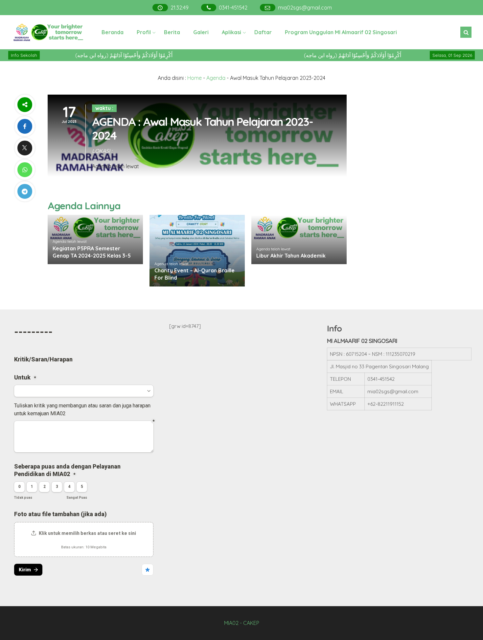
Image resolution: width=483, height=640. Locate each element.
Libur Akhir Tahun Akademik (291, 255)
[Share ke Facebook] (25, 126)
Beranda (113, 32)
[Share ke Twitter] (25, 148)
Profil (144, 32)
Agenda (215, 78)
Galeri (201, 32)
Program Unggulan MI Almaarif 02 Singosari (341, 32)
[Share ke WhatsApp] (25, 170)
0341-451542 (233, 7)
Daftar (263, 32)
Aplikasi (231, 32)
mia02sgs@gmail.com (305, 7)
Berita (172, 32)
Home (194, 78)
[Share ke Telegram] (25, 191)
